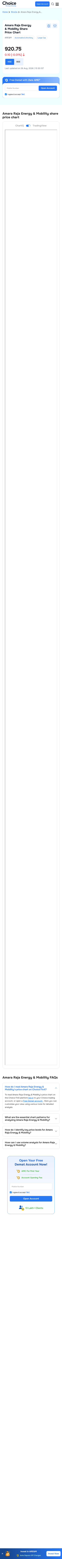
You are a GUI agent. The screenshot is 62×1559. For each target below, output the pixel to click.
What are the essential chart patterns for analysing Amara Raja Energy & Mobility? (27, 1118)
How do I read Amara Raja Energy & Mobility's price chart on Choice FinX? (26, 1088)
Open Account (48, 88)
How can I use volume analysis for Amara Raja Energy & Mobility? (30, 1144)
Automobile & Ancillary (24, 38)
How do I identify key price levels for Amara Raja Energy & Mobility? (29, 1131)
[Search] (52, 4)
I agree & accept (16, 94)
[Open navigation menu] (57, 4)
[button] (49, 26)
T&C (23, 94)
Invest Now (53, 1553)
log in (30, 1097)
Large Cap (42, 38)
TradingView (40, 125)
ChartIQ (19, 125)
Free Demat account (33, 1101)
